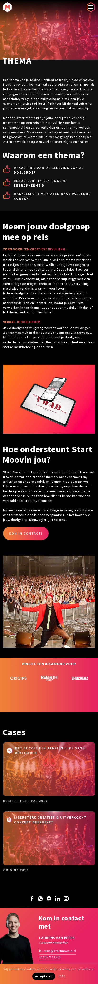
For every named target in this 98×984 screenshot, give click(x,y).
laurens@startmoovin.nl (57, 951)
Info (62, 976)
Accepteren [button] (43, 976)
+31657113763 (50, 957)
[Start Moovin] (7, 7)
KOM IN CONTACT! (26, 533)
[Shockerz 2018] (75, 690)
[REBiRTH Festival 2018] (44, 690)
